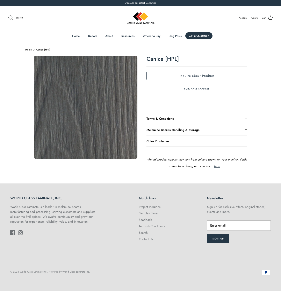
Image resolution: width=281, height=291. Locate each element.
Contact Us (146, 239)
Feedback (145, 220)
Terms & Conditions (160, 118)
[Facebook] (12, 232)
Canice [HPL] (43, 50)
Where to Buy (151, 36)
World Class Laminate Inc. (33, 272)
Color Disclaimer (158, 141)
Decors (92, 36)
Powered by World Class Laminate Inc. (69, 272)
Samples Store (148, 213)
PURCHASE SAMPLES (197, 88)
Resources (128, 36)
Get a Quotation (199, 36)
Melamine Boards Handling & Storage (173, 130)
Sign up (218, 239)
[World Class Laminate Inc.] (141, 18)
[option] (85, 107)
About (109, 36)
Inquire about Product (197, 75)
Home (76, 36)
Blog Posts (175, 36)
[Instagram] (20, 232)
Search (143, 232)
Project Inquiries (149, 207)
